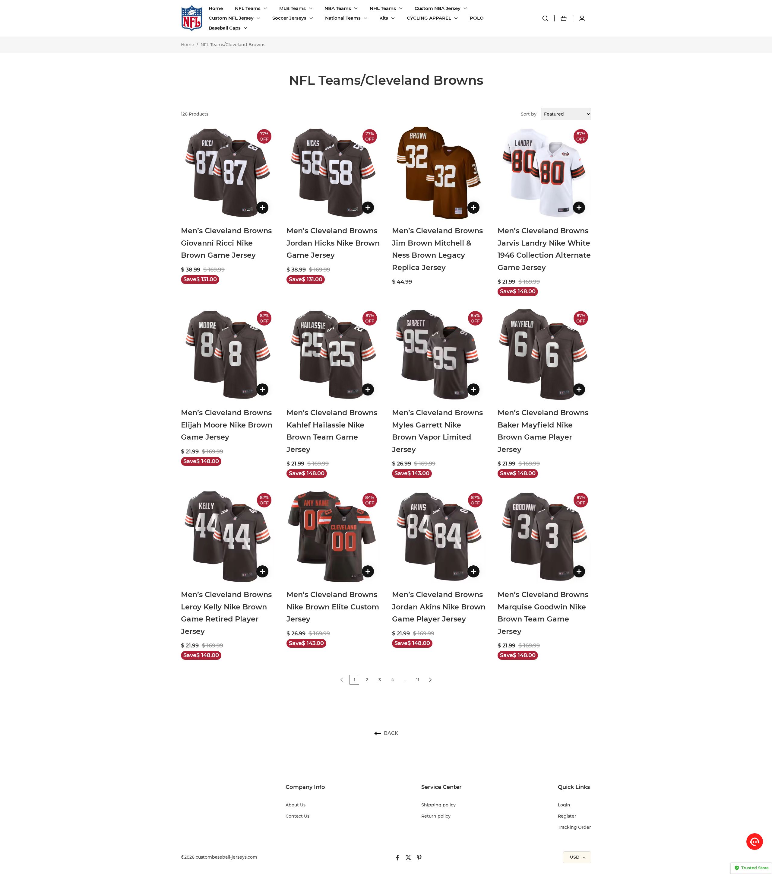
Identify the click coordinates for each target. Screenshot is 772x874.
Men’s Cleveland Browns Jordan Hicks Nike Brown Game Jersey (333, 242)
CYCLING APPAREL (429, 18)
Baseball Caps (225, 28)
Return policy (436, 816)
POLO (477, 18)
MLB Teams (292, 8)
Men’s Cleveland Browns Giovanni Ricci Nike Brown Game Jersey (226, 242)
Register (567, 816)
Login (564, 805)
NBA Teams (337, 8)
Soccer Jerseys (289, 18)
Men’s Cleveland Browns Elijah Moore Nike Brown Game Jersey (226, 424)
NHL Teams (383, 8)
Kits (383, 18)
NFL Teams (248, 8)
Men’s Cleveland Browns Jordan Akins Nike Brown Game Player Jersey (439, 606)
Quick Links (574, 787)
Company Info (305, 787)
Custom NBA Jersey (437, 8)
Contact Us (297, 816)
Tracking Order (574, 827)
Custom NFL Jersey (231, 18)
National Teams (343, 18)
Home (216, 8)
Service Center (441, 787)
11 (417, 679)
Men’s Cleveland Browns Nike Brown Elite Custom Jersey (332, 606)
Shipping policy (438, 805)
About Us (295, 805)
